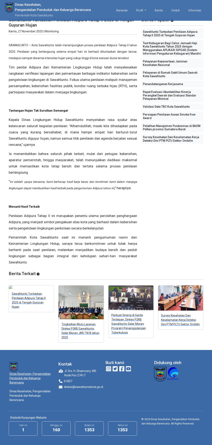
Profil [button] (140, 10)
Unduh (175, 10)
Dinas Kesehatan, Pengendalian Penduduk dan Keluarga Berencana (30, 378)
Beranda (122, 10)
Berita (159, 10)
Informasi (195, 10)
